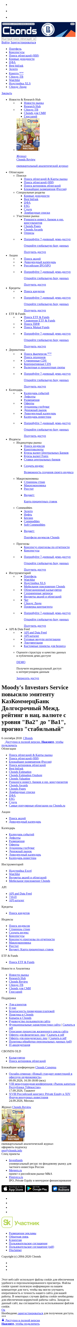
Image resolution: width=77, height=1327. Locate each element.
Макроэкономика (35, 485)
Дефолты (30, 396)
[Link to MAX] (11, 1212)
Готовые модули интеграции (42, 639)
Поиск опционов (35, 357)
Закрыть (6, 93)
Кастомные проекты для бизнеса (45, 646)
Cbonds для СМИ (35, 113)
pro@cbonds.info (11, 1150)
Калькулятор (17, 1057)
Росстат (29, 488)
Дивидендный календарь (40, 262)
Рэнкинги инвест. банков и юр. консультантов (38, 782)
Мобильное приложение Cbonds (44, 586)
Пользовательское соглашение (28, 1243)
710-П (13, 897)
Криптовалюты (34, 449)
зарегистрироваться (30, 1313)
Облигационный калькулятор (43, 589)
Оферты (29, 403)
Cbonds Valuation (19, 778)
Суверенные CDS (35, 360)
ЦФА (12, 62)
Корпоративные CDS (37, 364)
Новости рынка (34, 102)
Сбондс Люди (18, 86)
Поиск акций (32, 258)
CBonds (28, 738)
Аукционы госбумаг (37, 406)
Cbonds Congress (45, 1067)
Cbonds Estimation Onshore (25, 775)
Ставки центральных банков (42, 459)
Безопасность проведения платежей (32, 1011)
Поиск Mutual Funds (36, 327)
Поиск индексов (34, 446)
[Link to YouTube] (11, 1203)
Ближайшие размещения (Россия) (45, 189)
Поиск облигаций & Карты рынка (45, 179)
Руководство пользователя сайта (29, 1021)
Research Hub (32, 106)
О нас (12, 1007)
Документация (33, 642)
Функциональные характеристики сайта (35, 1024)
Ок (3, 1309)
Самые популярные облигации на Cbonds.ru (37, 805)
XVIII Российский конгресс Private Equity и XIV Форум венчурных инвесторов (39, 1095)
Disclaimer (15, 1250)
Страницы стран (34, 482)
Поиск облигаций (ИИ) (24, 55)
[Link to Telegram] (11, 1198)
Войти (5, 42)
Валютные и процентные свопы (44, 367)
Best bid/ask (16, 65)
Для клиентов (18, 1004)
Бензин (28, 517)
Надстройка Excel (20, 870)
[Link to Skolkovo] (20, 1226)
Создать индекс (19, 932)
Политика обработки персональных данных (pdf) (40, 1041)
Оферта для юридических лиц (28, 1038)
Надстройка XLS (20, 83)
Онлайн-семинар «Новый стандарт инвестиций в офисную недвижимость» (40, 1075)
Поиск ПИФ (32, 323)
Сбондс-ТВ (16, 76)
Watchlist (14, 80)
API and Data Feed (35, 632)
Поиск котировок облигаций (42, 185)
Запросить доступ (27, 678)
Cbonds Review (18, 981)
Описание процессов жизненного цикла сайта (38, 1031)
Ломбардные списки (37, 212)
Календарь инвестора (37, 416)
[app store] (13, 1191)
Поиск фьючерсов (38, 353)
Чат (26, 600)
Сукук (28, 209)
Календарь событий (36, 393)
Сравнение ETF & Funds (39, 320)
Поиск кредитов (34, 291)
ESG (27, 205)
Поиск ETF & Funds (36, 317)
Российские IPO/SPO (37, 265)
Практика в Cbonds (21, 1014)
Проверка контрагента (38, 606)
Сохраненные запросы (38, 593)
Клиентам (15, 1240)
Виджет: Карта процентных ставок (31, 949)
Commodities (32, 521)
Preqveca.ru (16, 1177)
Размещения (31, 400)
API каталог (31, 635)
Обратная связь (18, 1236)
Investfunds (16, 1160)
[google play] (37, 1191)
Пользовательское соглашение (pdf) (31, 1246)
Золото (13, 69)
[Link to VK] (11, 1207)
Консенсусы (16, 52)
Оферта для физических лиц (27, 1034)
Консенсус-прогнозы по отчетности (47, 547)
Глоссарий (30, 116)
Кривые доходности (22, 58)
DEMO (20, 662)
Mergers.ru (15, 1170)
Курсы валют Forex (36, 456)
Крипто (16, 73)
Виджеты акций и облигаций (42, 596)
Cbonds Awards (33, 229)
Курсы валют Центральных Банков (46, 452)
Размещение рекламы (22, 1233)
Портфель (15, 48)
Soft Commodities (34, 524)
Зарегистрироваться (23, 42)
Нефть (28, 514)
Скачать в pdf (55, 1034)
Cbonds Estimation (20, 771)
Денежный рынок (35, 410)
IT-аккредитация (19, 1044)
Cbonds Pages (32, 226)
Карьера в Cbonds (20, 1018)
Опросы (29, 232)
